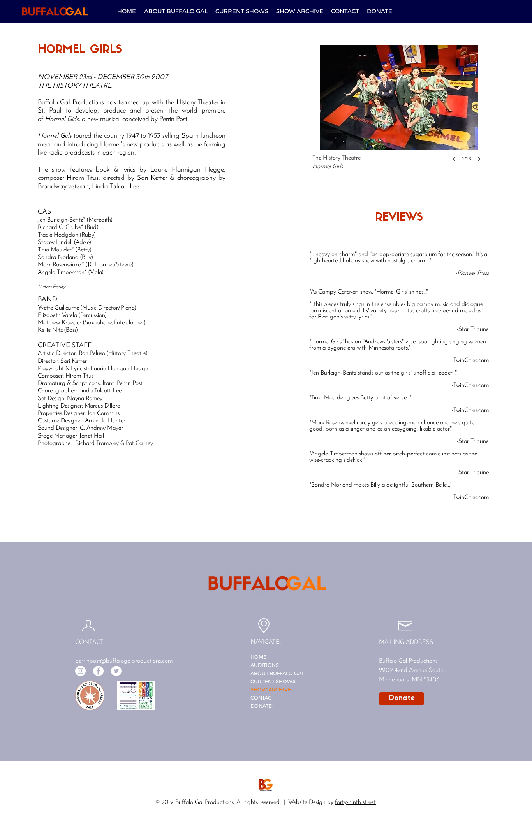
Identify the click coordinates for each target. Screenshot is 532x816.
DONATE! (261, 706)
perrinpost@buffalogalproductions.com (124, 661)
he (171, 102)
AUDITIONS (264, 665)
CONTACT (262, 698)
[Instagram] (80, 671)
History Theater (197, 102)
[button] (241, 11)
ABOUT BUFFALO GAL (277, 673)
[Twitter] (116, 671)
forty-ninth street (355, 802)
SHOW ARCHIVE (270, 689)
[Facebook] (98, 671)
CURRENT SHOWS (273, 681)
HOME (258, 657)
